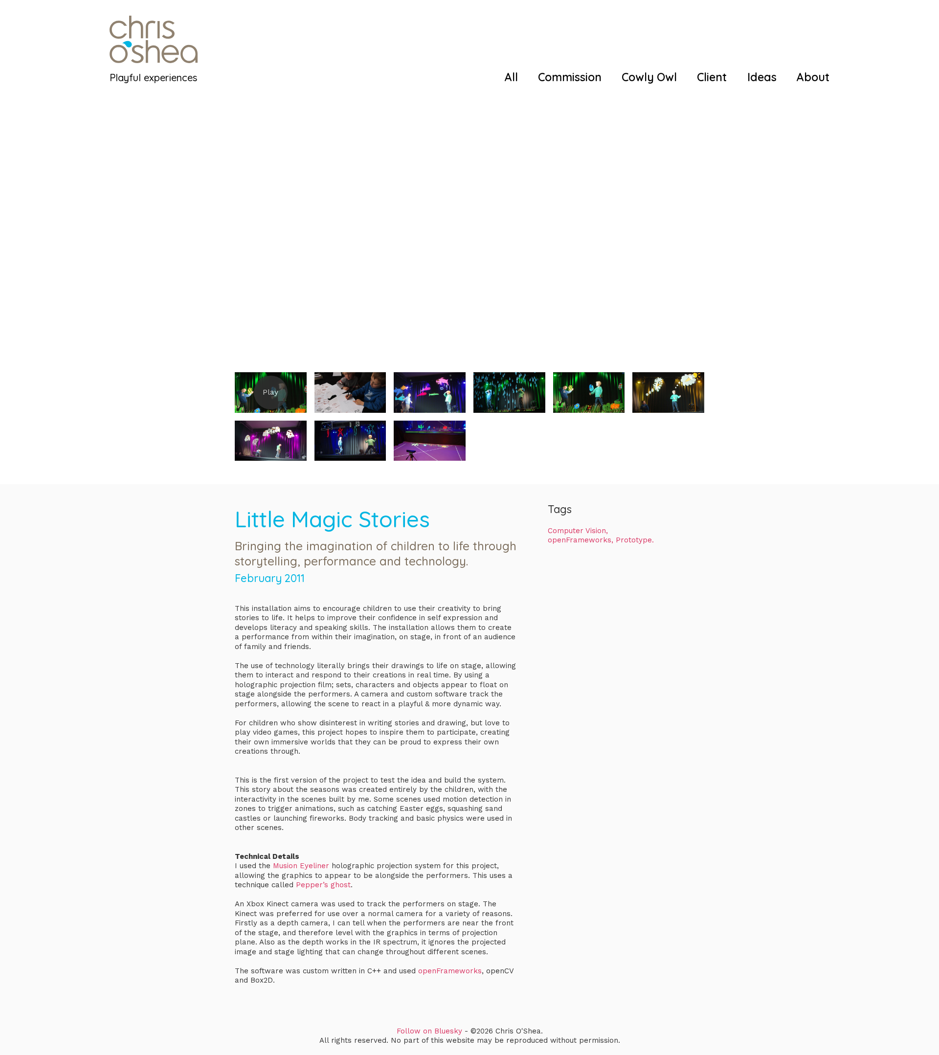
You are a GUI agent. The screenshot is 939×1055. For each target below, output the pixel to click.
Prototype (634, 540)
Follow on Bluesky (429, 1031)
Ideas (762, 77)
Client (712, 77)
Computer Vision (577, 530)
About (813, 77)
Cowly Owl (649, 77)
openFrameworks (449, 970)
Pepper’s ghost (322, 884)
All (511, 77)
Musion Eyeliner (299, 865)
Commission (570, 77)
